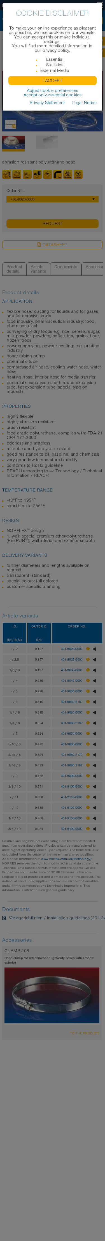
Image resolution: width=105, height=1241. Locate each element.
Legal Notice (84, 102)
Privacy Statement (47, 102)
